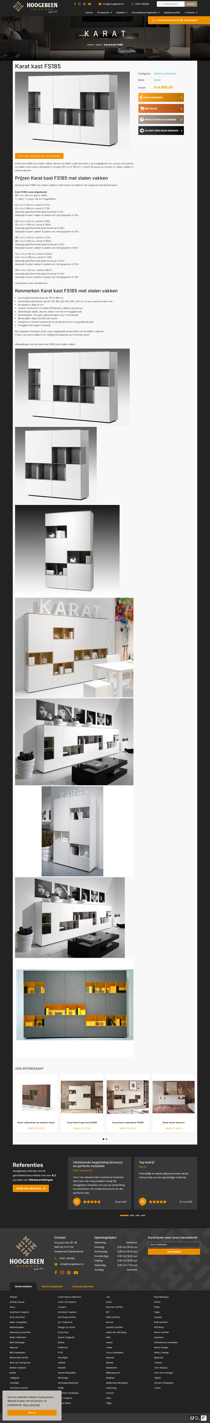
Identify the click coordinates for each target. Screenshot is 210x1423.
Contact (190, 12)
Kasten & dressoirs (165, 73)
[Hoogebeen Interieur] (35, 8)
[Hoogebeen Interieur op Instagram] (79, 4)
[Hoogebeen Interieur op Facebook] (75, 4)
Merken (121, 12)
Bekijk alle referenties (29, 1188)
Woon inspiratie (52, 1286)
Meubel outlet (172, 12)
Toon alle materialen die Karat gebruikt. (39, 155)
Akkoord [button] (32, 1413)
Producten (103, 12)
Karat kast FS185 (113, 44)
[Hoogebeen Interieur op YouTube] (89, 4)
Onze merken (23, 1286)
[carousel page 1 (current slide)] (124, 1215)
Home (89, 12)
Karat (99, 44)
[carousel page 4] (143, 1215)
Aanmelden (174, 1251)
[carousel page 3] (137, 1215)
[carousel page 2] (132, 1215)
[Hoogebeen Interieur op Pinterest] (84, 4)
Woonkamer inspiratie (144, 12)
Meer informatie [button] (31, 1405)
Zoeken (191, 4)
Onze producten (82, 1286)
